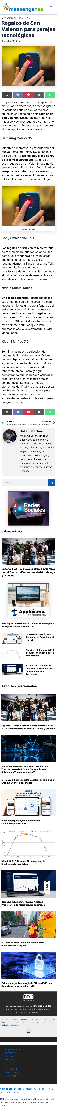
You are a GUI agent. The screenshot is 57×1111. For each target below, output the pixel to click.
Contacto (20, 1012)
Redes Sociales (12, 1069)
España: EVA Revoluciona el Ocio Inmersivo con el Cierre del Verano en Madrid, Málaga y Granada (28, 572)
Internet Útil (10, 1076)
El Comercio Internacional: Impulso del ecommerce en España (22, 944)
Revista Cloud (11, 1072)
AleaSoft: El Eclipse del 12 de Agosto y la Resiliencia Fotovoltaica (40, 653)
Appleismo (10, 1053)
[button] (28, 1031)
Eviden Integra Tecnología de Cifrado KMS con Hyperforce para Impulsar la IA (26, 984)
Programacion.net (13, 1049)
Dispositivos (9, 18)
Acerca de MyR (34, 1012)
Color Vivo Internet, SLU (21, 1020)
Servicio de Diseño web (39, 1009)
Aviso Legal (39, 1089)
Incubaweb (10, 1056)
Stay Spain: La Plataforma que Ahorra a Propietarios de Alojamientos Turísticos (40, 669)
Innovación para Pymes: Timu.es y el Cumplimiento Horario (40, 637)
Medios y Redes (42, 1005)
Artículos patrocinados (16, 1009)
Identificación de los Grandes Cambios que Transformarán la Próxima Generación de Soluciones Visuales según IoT (24, 769)
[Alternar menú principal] (51, 7)
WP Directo (10, 1059)
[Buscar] (51, 482)
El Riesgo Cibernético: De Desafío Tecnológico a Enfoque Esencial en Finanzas (28, 625)
